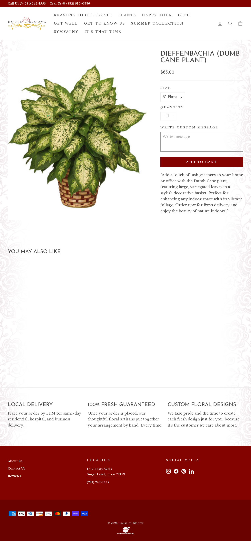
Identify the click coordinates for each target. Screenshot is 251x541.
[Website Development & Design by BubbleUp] (125, 530)
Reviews (14, 476)
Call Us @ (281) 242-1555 (27, 3)
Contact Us (16, 468)
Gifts (185, 15)
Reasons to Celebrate (83, 15)
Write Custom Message (189, 127)
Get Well (66, 23)
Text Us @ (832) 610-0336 (70, 3)
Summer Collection (157, 23)
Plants (127, 15)
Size (165, 88)
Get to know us (104, 23)
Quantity (172, 107)
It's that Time (103, 32)
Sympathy (66, 32)
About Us (15, 461)
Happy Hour (157, 15)
